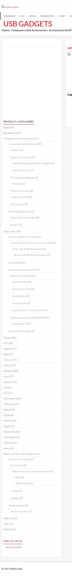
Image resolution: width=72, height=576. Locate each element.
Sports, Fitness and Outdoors (19, 453)
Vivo (6, 523)
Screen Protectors (21, 170)
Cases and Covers (21, 289)
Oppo (6, 426)
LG (4, 387)
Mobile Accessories (20, 275)
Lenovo (7, 381)
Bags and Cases (20, 197)
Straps (15, 490)
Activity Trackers (19, 511)
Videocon (8, 518)
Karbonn (8, 370)
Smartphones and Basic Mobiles (27, 317)
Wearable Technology (20, 331)
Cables (17, 477)
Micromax (9, 398)
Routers (14, 224)
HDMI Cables (22, 483)
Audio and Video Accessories (27, 249)
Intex (6, 365)
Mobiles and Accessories (21, 269)
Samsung (9, 16)
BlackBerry (9, 132)
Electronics (9, 231)
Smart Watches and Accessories (28, 310)
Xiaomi (7, 529)
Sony (62, 16)
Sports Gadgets (16, 505)
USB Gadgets (17, 204)
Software (8, 442)
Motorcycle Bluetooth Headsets (30, 255)
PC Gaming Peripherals (22, 177)
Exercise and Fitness (19, 459)
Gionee (7, 337)
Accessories (16, 465)
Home (5, 30)
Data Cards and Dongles (23, 217)
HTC (22, 16)
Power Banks (19, 296)
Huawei (7, 348)
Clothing (14, 498)
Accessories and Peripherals (23, 144)
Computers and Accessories (29, 30)
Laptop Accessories (20, 157)
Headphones (15, 262)
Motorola (8, 404)
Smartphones (19, 323)
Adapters (15, 150)
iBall (5, 354)
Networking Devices (19, 211)
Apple (32, 16)
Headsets (16, 183)
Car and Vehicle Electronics (23, 237)
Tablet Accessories (20, 191)
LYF (5, 392)
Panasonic (47, 16)
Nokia (6, 409)
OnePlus (8, 420)
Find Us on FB (12, 540)
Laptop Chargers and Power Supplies (31, 163)
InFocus (7, 359)
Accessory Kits (20, 281)
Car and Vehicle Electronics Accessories (31, 243)
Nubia (6, 415)
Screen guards (19, 303)
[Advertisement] (36, 77)
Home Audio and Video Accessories (31, 471)
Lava (6, 376)
